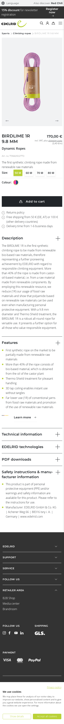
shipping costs (55, 140)
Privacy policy (54, 687)
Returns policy (15, 212)
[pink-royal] (15, 182)
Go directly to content (32, 2)
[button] (10, 3)
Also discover (48, 3)
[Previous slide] (7, 121)
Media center (11, 603)
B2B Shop (9, 598)
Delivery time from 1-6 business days (29, 226)
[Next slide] (57, 121)
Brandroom (10, 609)
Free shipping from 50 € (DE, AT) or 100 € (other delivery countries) (32, 219)
